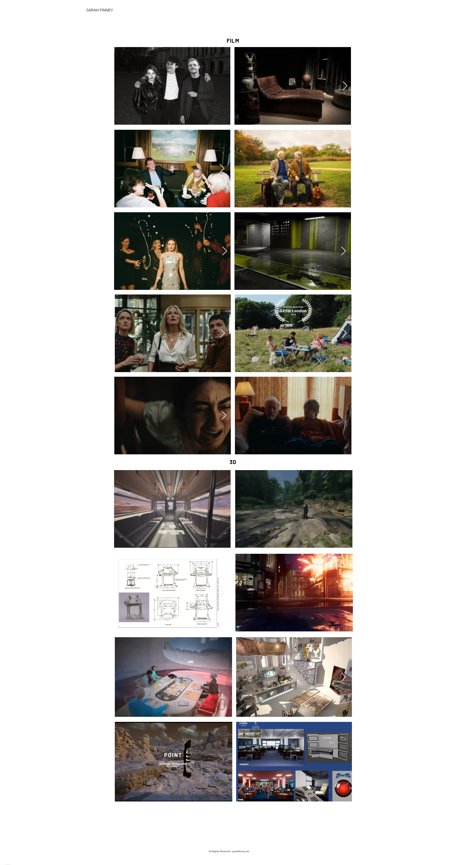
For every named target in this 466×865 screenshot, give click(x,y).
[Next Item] (345, 86)
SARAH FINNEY (99, 10)
